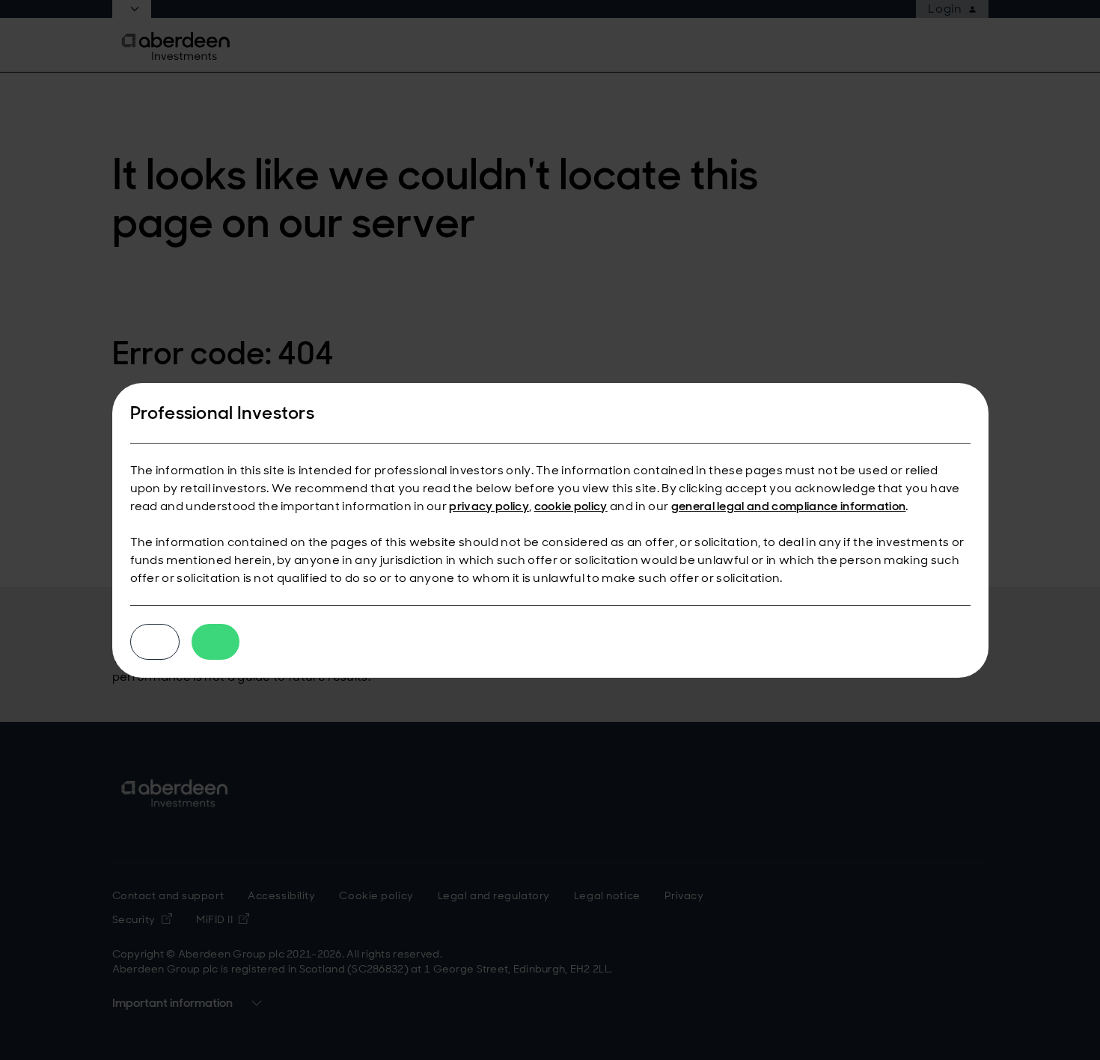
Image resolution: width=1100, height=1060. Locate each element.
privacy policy (488, 506)
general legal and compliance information (788, 506)
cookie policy (571, 506)
